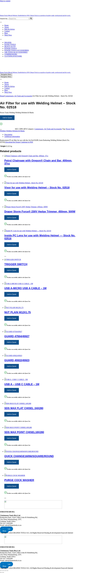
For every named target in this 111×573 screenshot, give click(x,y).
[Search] (31, 18)
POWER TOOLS (10, 48)
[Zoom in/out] (1, 570)
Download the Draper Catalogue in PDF (19, 142)
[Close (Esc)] (7, 570)
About (6, 27)
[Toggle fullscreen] (3, 570)
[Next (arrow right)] (3, 572)
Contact (7, 31)
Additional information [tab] (12, 136)
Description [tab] (8, 134)
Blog (6, 33)
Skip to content (5, 1)
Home (6, 25)
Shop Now (8, 35)
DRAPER (7, 42)
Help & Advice (9, 29)
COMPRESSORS (10, 54)
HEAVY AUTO (10, 46)
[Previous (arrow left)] (1, 572)
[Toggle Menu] (1, 22)
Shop (4, 531)
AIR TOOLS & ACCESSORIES (15, 52)
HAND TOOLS (10, 44)
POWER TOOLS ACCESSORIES (16, 50)
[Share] (5, 570)
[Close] (1, 129)
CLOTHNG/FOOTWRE (13, 56)
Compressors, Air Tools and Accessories (18, 96)
